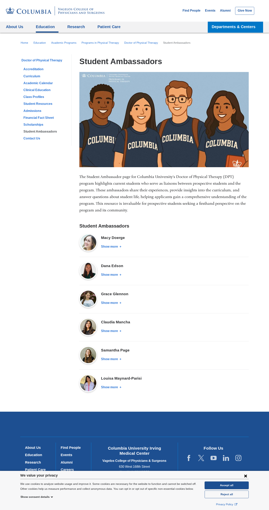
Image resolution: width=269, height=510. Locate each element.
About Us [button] (14, 26)
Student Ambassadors (40, 131)
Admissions (32, 111)
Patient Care (109, 26)
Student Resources (37, 103)
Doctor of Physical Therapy (141, 42)
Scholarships (33, 124)
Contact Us (31, 138)
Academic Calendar (38, 83)
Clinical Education (37, 90)
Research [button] (76, 26)
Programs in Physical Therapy (100, 42)
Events (210, 10)
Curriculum (31, 76)
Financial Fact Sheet (38, 117)
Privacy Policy (225, 504)
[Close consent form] (245, 476)
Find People (191, 10)
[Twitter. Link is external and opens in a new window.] (201, 458)
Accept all (226, 485)
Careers (67, 470)
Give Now (245, 10)
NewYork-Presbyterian (134, 425)
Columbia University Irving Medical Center (81, 424)
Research (33, 462)
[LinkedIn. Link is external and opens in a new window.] (226, 458)
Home (24, 42)
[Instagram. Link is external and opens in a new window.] (238, 458)
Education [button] (45, 26)
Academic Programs (63, 42)
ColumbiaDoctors (191, 424)
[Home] (55, 10)
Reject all (227, 494)
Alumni (225, 10)
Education (39, 42)
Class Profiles (33, 97)
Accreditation (33, 69)
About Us (33, 448)
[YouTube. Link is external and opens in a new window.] (213, 458)
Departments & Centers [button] (233, 26)
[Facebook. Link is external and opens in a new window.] (189, 458)
